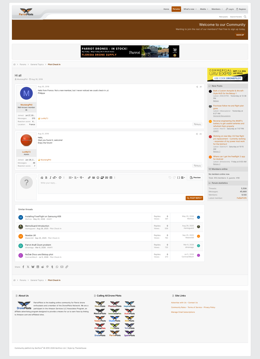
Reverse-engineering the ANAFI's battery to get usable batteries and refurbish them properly (228, 123)
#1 (201, 87)
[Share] (197, 87)
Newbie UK (30, 235)
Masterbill (29, 238)
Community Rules (178, 307)
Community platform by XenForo (40, 348)
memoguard (30, 228)
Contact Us (193, 302)
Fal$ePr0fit (242, 198)
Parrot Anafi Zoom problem (38, 245)
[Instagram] (236, 348)
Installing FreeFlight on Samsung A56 (43, 216)
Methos (28, 219)
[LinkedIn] (240, 348)
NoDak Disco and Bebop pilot (39, 254)
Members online (219, 169)
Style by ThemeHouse (77, 348)
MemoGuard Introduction (37, 226)
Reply (198, 124)
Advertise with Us (178, 302)
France (32, 124)
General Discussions (221, 116)
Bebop (216, 101)
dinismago (29, 247)
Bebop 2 (216, 151)
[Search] (245, 17)
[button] (195, 9)
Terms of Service (195, 307)
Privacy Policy (209, 307)
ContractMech (31, 257)
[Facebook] (232, 348)
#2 (201, 134)
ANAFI (49, 219)
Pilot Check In (55, 228)
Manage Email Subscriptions (183, 312)
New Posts (217, 86)
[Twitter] (244, 348)
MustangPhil (22, 79)
